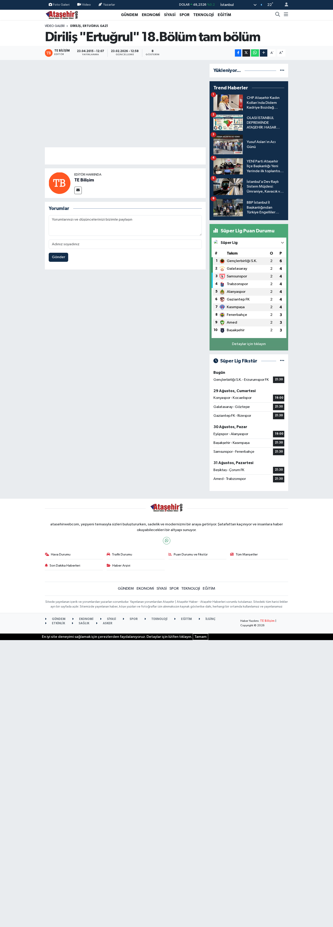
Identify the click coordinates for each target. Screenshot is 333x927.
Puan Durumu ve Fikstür (191, 554)
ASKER (107, 623)
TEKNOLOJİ (203, 15)
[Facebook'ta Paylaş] (238, 53)
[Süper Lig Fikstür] (282, 361)
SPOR (184, 15)
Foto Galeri (61, 4)
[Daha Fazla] (263, 53)
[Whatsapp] (166, 540)
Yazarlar (109, 4)
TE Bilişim (84, 180)
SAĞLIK (83, 623)
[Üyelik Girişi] (284, 5)
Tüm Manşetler (247, 554)
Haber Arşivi (121, 565)
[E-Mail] (78, 190)
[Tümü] (282, 70)
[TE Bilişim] (59, 183)
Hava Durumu (60, 554)
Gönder (58, 257)
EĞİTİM (224, 15)
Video (86, 4)
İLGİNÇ (210, 619)
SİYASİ (170, 15)
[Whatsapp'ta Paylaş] (255, 53)
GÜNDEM (129, 15)
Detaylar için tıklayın (249, 344)
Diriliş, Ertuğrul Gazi (89, 26)
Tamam (200, 637)
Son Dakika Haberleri (65, 565)
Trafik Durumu (122, 554)
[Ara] (277, 15)
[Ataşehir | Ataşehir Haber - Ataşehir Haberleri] (62, 14)
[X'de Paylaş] (246, 53)
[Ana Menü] (286, 15)
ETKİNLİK (58, 623)
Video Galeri (55, 26)
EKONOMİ (151, 15)
